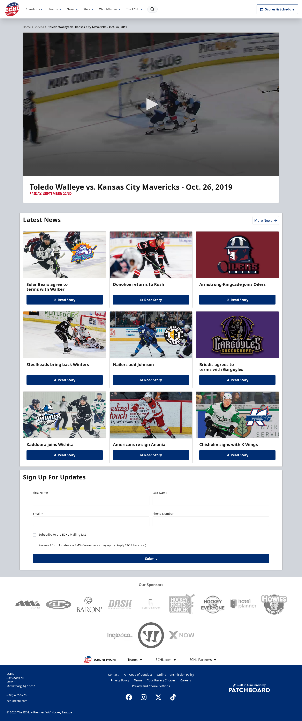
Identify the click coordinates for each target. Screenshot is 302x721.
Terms (138, 680)
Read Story (66, 300)
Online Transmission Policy (175, 675)
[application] (151, 104)
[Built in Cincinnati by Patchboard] (249, 687)
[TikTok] (173, 697)
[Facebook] (129, 697)
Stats (86, 9)
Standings (33, 9)
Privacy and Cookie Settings (151, 686)
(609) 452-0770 (17, 695)
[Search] (152, 9)
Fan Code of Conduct (137, 675)
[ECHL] (12, 9)
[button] (151, 104)
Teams (53, 9)
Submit (151, 558)
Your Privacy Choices (161, 680)
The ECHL (132, 9)
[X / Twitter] (158, 697)
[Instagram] (143, 697)
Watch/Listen (108, 9)
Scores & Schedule (279, 9)
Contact (113, 675)
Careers (185, 680)
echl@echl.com (17, 701)
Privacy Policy (120, 680)
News (70, 9)
